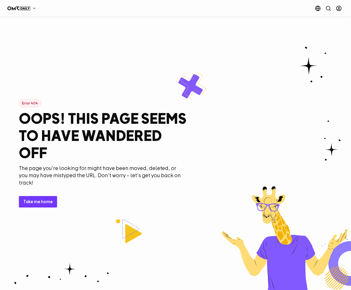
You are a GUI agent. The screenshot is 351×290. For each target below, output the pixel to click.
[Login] (339, 8)
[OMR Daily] (23, 8)
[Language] (318, 8)
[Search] (328, 8)
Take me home (38, 202)
